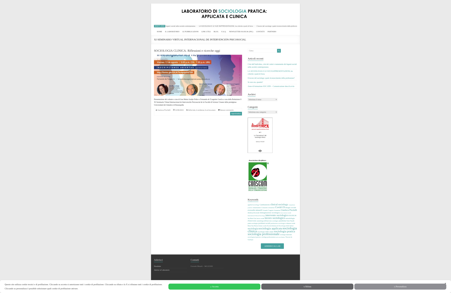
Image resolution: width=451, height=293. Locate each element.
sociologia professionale (263, 234)
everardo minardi (255, 210)
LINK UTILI (206, 32)
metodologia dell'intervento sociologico (267, 221)
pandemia (282, 221)
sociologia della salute (265, 232)
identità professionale (253, 213)
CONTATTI (260, 32)
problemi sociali (264, 223)
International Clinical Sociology (256, 215)
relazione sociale (290, 223)
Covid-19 (280, 207)
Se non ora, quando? (255, 82)
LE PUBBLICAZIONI (190, 32)
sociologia (253, 228)
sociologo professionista (268, 237)
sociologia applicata (270, 228)
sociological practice (254, 237)
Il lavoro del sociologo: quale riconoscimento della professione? (270, 26)
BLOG (216, 32)
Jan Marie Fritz (252, 218)
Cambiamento (265, 205)
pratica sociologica (253, 223)
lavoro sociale (260, 218)
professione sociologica (278, 223)
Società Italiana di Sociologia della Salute (280, 226)
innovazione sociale (285, 212)
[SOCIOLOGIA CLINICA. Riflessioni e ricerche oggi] (198, 56)
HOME (159, 32)
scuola (264, 226)
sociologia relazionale (286, 234)
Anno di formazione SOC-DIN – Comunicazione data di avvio (271, 86)
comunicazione (257, 207)
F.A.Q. (223, 32)
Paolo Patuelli (290, 221)
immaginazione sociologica (270, 213)
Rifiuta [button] (308, 286)
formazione (277, 210)
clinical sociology (279, 204)
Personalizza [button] (401, 286)
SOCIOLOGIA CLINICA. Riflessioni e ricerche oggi (187, 50)
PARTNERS (272, 32)
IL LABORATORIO (172, 32)
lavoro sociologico (275, 218)
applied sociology (253, 205)
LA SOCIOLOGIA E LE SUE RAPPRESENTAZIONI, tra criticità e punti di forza (218, 26)
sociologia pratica (284, 231)
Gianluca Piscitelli (164, 110)
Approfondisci (236, 113)
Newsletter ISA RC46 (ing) (241, 32)
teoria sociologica (280, 237)
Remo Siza (251, 226)
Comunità (264, 207)
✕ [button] (445, 283)
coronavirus (271, 207)
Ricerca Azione (258, 226)
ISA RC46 (292, 215)
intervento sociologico (277, 215)
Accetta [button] (215, 286)
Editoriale (191, 110)
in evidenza (200, 110)
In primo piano (210, 110)
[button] (272, 246)
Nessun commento (227, 110)
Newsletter (157, 266)
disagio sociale (290, 207)
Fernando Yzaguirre (268, 210)
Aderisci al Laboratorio (161, 270)
